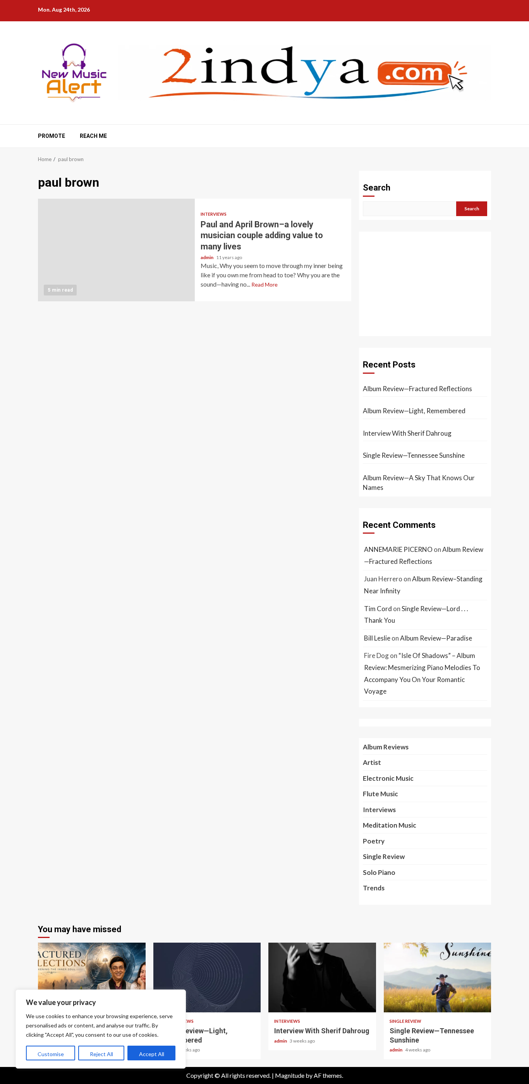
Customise (51, 1054)
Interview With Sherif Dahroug (407, 433)
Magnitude (289, 1075)
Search (376, 187)
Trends (374, 888)
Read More (264, 284)
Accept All (151, 1054)
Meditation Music (389, 825)
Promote (51, 136)
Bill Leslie (377, 638)
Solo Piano (379, 872)
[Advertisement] (425, 283)
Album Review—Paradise (436, 638)
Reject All (101, 1054)
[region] (100, 1029)
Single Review (384, 856)
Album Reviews (386, 747)
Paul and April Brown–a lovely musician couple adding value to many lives (116, 250)
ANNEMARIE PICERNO (398, 549)
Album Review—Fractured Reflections (417, 389)
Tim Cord (378, 609)
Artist (372, 762)
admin (207, 257)
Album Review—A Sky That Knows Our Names (419, 483)
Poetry (374, 841)
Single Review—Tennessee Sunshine (414, 455)
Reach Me (93, 136)
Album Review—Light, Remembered (414, 411)
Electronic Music (388, 778)
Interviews (214, 214)
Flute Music (380, 794)
